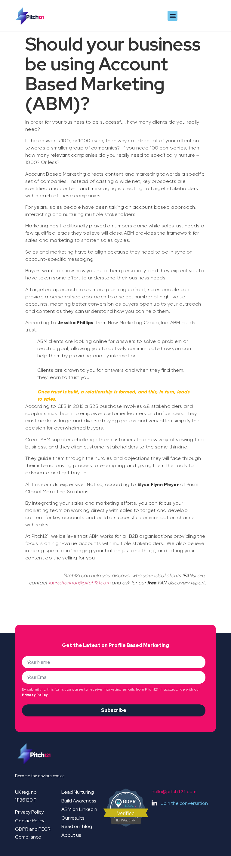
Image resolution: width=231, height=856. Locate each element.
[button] (172, 16)
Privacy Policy (35, 695)
